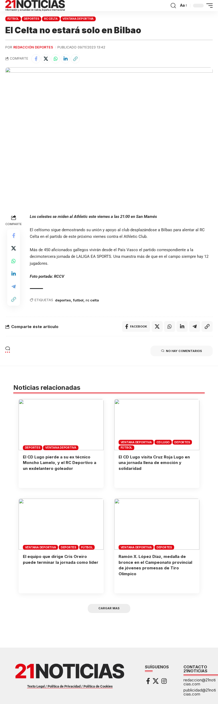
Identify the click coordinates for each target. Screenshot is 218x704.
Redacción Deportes (33, 47)
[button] (173, 5)
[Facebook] (148, 681)
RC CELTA (51, 18)
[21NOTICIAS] (35, 5)
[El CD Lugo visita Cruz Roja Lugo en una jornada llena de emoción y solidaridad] (156, 424)
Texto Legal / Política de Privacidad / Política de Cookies (70, 686)
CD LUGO (163, 442)
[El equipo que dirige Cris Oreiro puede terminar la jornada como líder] (61, 524)
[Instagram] (164, 681)
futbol (78, 300)
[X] (155, 681)
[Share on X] (45, 58)
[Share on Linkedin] (65, 58)
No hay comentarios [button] (184, 351)
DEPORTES (31, 18)
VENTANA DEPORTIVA (78, 18)
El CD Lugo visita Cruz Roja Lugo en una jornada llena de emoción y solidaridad (154, 462)
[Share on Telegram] (13, 286)
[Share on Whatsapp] (55, 58)
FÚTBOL (13, 18)
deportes (63, 300)
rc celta (92, 300)
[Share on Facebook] (35, 58)
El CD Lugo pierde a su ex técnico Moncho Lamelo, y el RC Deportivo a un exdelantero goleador (59, 462)
